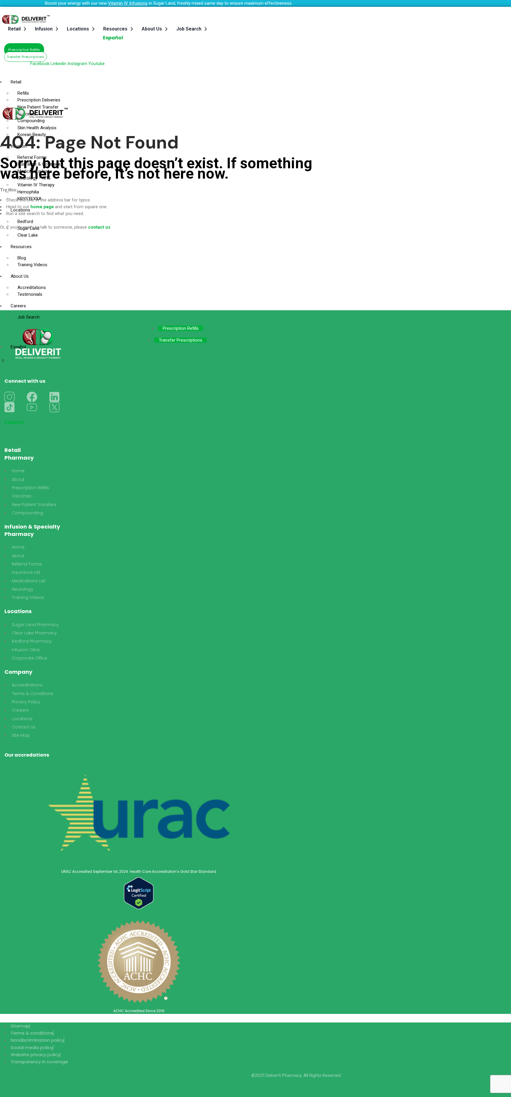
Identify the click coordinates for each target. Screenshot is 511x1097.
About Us (152, 29)
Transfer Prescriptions (180, 340)
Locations (78, 29)
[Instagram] (9, 397)
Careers (18, 305)
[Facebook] (32, 397)
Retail (14, 29)
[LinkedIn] (54, 397)
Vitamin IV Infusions (128, 3)
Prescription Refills (181, 328)
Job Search (188, 29)
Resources (115, 29)
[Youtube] (32, 407)
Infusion (44, 29)
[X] (54, 407)
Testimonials (29, 294)
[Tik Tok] (9, 407)
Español (113, 37)
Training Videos (32, 264)
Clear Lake (27, 235)
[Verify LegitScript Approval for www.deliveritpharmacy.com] (138, 893)
